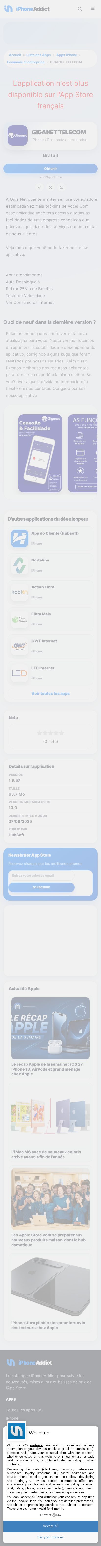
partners (36, 1445)
